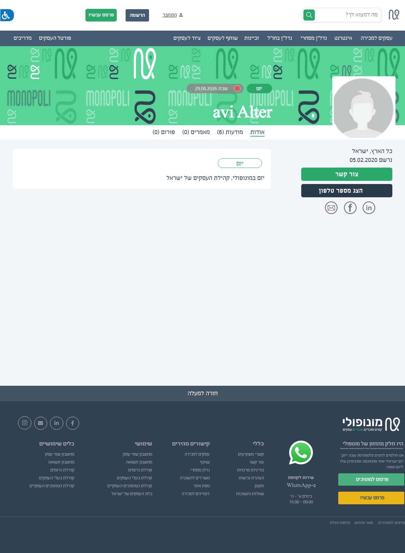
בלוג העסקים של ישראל (131, 494)
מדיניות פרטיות (250, 470)
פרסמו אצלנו (340, 522)
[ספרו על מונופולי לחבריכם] (40, 423)
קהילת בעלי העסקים (134, 478)
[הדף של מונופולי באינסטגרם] (24, 423)
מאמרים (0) (196, 132)
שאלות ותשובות (250, 494)
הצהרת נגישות (251, 478)
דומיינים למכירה (196, 494)
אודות (257, 132)
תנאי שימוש (363, 522)
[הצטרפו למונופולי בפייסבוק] (72, 423)
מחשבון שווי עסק (137, 454)
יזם (240, 163)
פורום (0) (164, 132)
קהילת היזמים (140, 470)
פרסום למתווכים (372, 479)
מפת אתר (201, 486)
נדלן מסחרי (200, 470)
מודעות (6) (230, 132)
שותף (205, 462)
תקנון (259, 486)
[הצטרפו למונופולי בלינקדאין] (56, 423)
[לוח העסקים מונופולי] (394, 18)
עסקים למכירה (197, 454)
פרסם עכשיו (101, 15)
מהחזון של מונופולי (363, 443)
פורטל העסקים (55, 38)
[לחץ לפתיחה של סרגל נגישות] (7, 15)
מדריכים (23, 38)
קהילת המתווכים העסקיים (129, 486)
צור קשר (346, 174)
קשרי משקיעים (251, 454)
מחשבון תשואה (139, 462)
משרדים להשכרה (195, 478)
